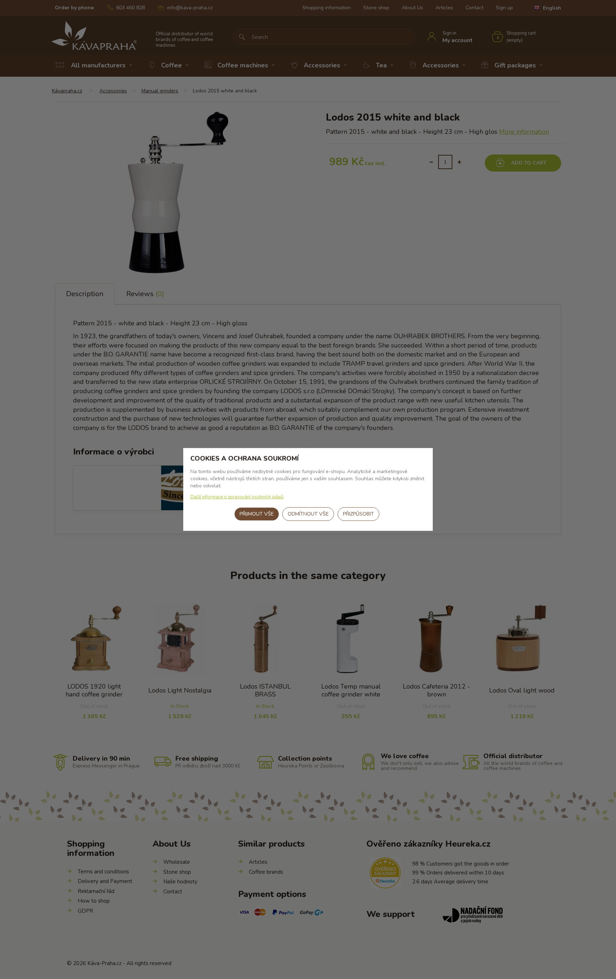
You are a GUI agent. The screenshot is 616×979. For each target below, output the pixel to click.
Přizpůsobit (358, 514)
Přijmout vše (257, 514)
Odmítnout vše (308, 514)
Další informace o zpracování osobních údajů (236, 497)
